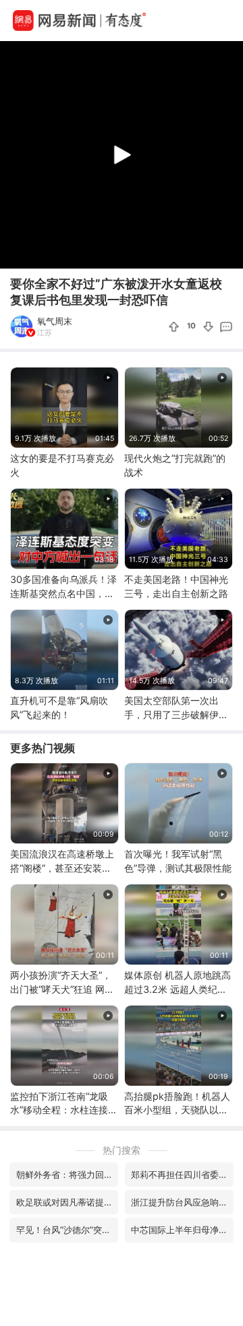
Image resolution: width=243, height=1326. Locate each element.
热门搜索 (121, 1150)
